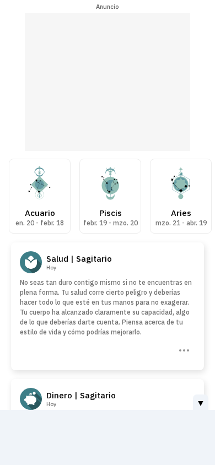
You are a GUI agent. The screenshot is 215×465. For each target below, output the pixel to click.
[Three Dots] (183, 349)
